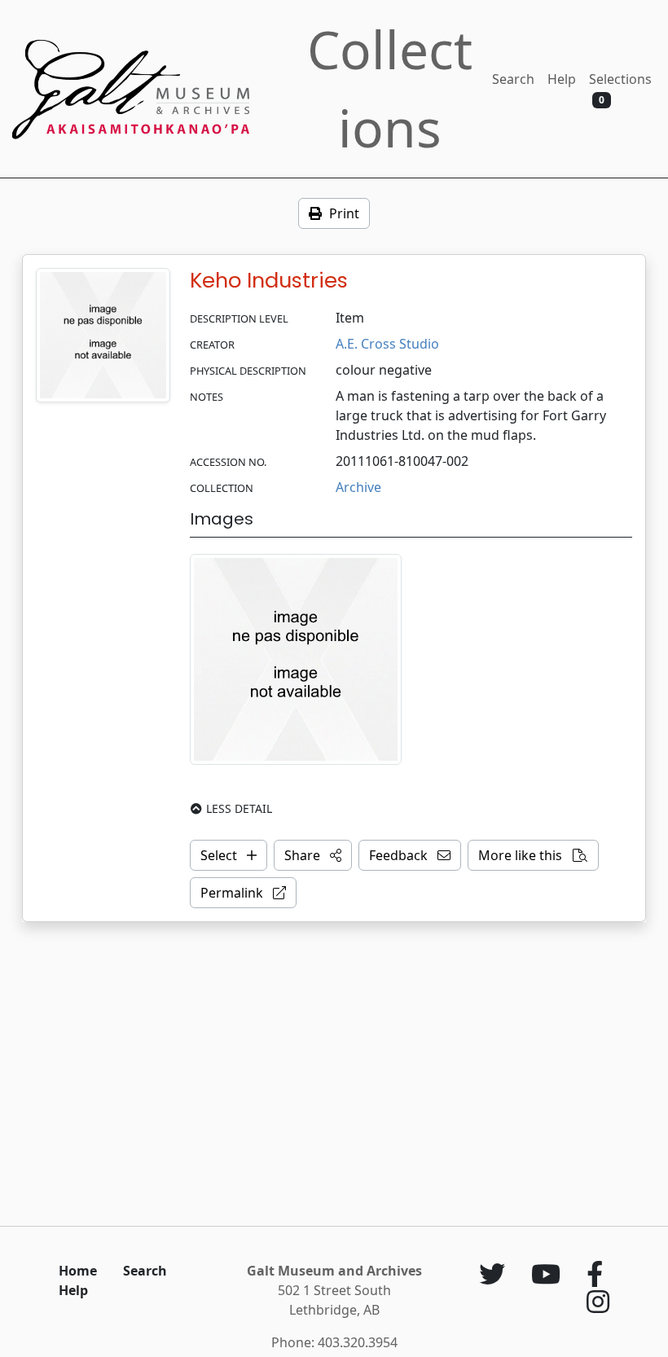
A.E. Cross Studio (387, 344)
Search (513, 79)
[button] (313, 855)
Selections (620, 88)
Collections (389, 88)
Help (561, 79)
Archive (358, 487)
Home (78, 1271)
